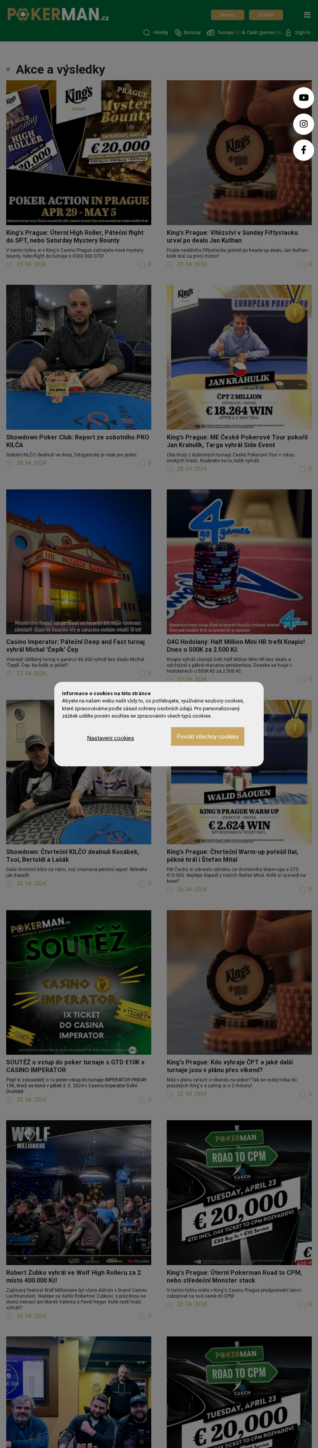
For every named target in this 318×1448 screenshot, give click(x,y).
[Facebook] (303, 150)
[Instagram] (303, 124)
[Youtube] (303, 97)
